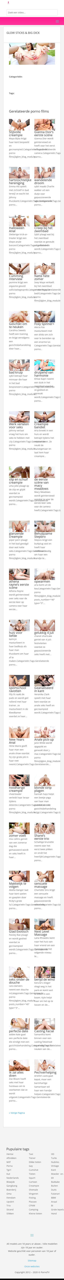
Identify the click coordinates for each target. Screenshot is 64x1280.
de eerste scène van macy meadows (41, 484)
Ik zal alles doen (16, 1074)
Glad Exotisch (18, 931)
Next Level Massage (41, 933)
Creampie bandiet (41, 425)
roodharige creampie (17, 789)
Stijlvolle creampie (16, 133)
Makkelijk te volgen (17, 885)
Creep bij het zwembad (43, 229)
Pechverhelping (45, 1072)
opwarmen (42, 581)
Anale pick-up (44, 739)
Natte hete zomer (41, 277)
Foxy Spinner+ (44, 324)
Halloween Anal (16, 229)
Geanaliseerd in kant (43, 689)
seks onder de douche (19, 981)
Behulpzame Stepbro (43, 535)
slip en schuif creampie (18, 481)
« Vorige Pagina (17, 1112)
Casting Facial (44, 1031)
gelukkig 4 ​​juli (44, 633)
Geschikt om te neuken (18, 325)
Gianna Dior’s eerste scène (44, 133)
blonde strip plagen (43, 789)
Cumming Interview (16, 277)
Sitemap (32, 1260)
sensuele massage (40, 885)
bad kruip (16, 372)
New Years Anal (16, 741)
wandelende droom (43, 181)
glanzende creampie (16, 535)
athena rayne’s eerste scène (19, 584)
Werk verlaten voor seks (19, 425)
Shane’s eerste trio (41, 837)
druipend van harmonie (43, 374)
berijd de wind (44, 979)
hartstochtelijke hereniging (20, 181)
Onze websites (32, 1266)
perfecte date (18, 1031)
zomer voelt (17, 835)
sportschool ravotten (17, 689)
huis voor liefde (15, 634)
